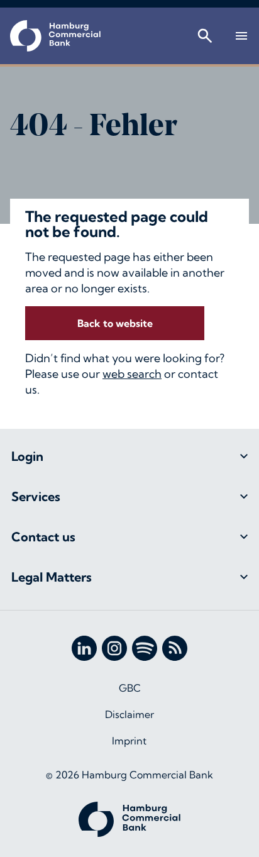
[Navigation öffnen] (241, 35)
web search (132, 374)
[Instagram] (114, 648)
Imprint (129, 740)
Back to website (115, 323)
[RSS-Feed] (174, 648)
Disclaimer (129, 714)
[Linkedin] (84, 648)
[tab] (129, 456)
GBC (130, 688)
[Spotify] (144, 648)
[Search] (205, 36)
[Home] (55, 36)
